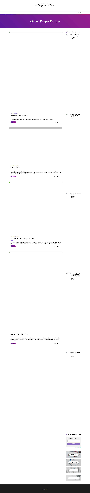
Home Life (53, 12)
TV (66, 12)
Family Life (31, 12)
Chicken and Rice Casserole (19, 116)
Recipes (16, 113)
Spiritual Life (24, 12)
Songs (17, 12)
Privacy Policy (45, 489)
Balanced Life (46, 12)
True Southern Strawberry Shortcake (22, 238)
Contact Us (71, 12)
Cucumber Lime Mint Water (19, 334)
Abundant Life (61, 12)
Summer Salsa (15, 167)
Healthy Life (38, 12)
